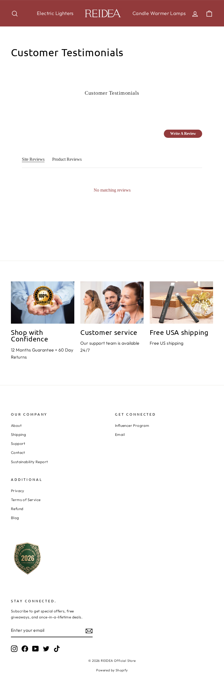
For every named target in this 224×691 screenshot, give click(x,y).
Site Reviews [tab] (33, 159)
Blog (15, 517)
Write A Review (183, 134)
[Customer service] (112, 302)
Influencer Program (132, 425)
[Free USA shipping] (181, 302)
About (16, 425)
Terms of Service (25, 499)
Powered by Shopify (112, 670)
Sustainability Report (29, 461)
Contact (18, 452)
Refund (17, 508)
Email (120, 434)
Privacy (17, 490)
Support (18, 443)
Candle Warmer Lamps (159, 13)
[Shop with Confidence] (42, 302)
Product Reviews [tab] (67, 159)
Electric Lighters (55, 13)
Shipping (18, 434)
